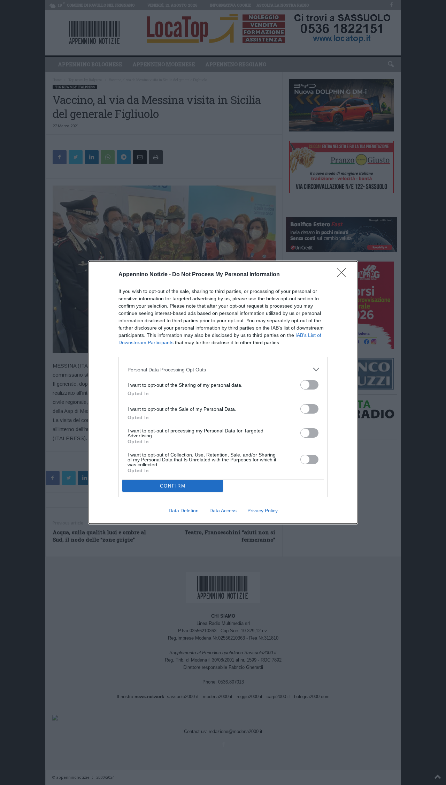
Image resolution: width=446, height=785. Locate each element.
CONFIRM (173, 486)
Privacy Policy (262, 510)
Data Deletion (184, 510)
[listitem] (223, 369)
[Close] (343, 274)
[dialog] (223, 392)
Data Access (223, 510)
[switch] (309, 385)
